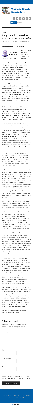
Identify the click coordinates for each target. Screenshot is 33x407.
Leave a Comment (24, 41)
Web (3, 366)
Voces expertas (22, 310)
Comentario (5, 333)
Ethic (15, 46)
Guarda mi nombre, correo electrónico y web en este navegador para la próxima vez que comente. (16, 377)
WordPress (18, 397)
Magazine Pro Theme (18, 395)
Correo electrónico (7, 358)
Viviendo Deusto (16, 10)
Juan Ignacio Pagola (13, 312)
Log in (23, 397)
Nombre (4, 350)
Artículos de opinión (13, 310)
